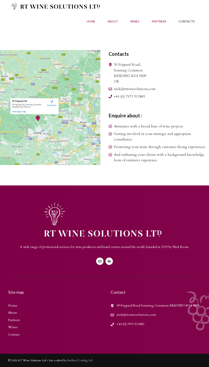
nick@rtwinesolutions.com (135, 89)
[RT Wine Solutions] (54, 6)
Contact (14, 334)
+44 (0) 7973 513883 (129, 96)
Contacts (187, 21)
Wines (134, 21)
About (113, 21)
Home (91, 21)
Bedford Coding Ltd (79, 360)
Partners (159, 21)
